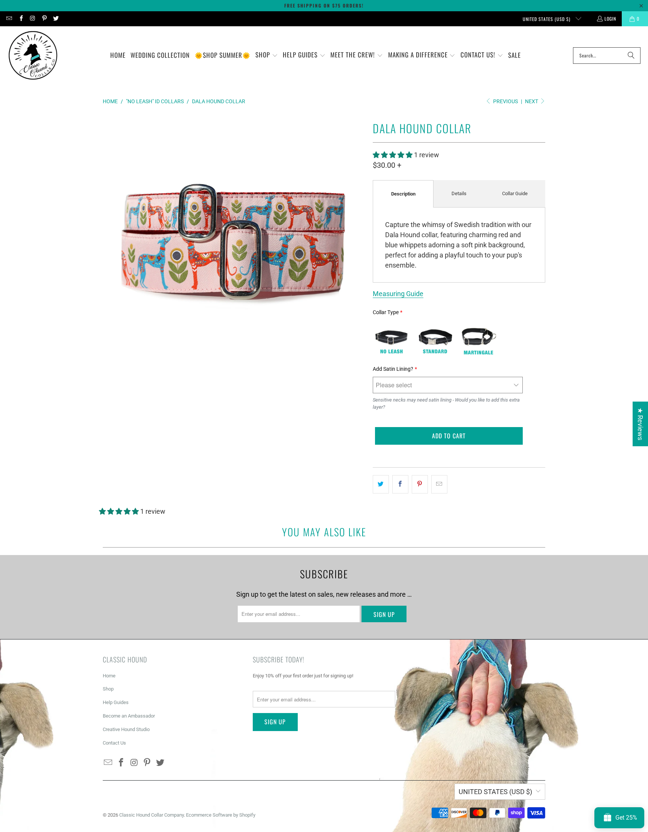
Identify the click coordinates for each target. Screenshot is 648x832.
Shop (108, 689)
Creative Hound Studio (126, 729)
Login (610, 18)
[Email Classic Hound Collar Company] (9, 18)
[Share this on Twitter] (381, 484)
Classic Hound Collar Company (151, 815)
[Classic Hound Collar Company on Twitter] (55, 18)
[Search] (631, 55)
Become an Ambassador (129, 716)
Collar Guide (515, 193)
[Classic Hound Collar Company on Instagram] (32, 18)
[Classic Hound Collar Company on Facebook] (20, 18)
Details (459, 193)
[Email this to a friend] (439, 484)
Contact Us (114, 743)
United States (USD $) (547, 19)
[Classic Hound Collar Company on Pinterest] (44, 18)
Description (403, 194)
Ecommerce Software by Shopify (220, 815)
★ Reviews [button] (640, 424)
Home (109, 676)
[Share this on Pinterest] (420, 484)
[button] (266, 55)
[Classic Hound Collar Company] (33, 55)
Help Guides (116, 702)
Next (532, 101)
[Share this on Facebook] (400, 484)
